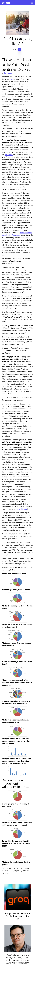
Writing (14, 49)
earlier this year (21, 509)
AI (19, 49)
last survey (9, 155)
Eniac (11, 79)
